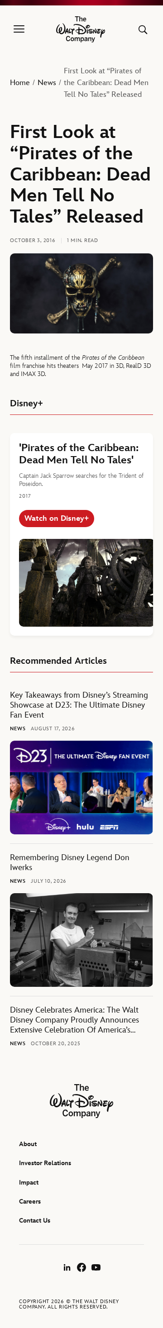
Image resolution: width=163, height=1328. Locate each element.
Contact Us (34, 1220)
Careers (30, 1201)
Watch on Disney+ (56, 518)
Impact (28, 1182)
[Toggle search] (143, 30)
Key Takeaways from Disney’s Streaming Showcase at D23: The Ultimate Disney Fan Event (79, 705)
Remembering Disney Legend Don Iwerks (69, 862)
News (47, 82)
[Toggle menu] (19, 29)
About (28, 1144)
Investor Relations (45, 1163)
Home (20, 82)
